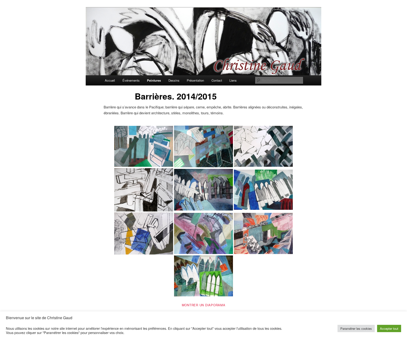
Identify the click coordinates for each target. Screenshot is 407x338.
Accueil (110, 80)
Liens (233, 80)
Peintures (154, 80)
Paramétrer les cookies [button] (356, 328)
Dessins (173, 80)
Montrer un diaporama (203, 305)
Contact (217, 80)
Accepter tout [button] (389, 328)
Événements (131, 80)
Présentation (195, 80)
